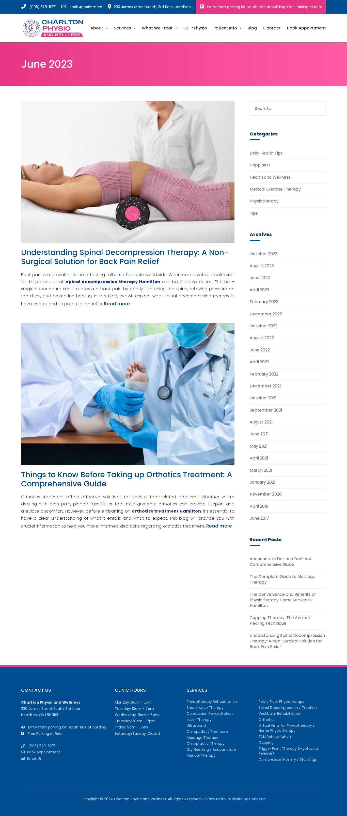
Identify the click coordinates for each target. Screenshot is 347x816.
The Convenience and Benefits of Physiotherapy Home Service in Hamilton (283, 600)
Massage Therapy (202, 737)
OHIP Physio (195, 28)
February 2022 (264, 374)
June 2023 (260, 278)
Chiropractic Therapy (206, 743)
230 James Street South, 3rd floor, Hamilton (152, 6)
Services (122, 28)
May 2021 (258, 446)
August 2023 (262, 266)
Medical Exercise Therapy (275, 189)
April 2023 (259, 290)
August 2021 (261, 422)
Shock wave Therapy (205, 707)
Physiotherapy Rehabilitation (212, 701)
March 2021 (261, 470)
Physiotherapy (264, 201)
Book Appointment (86, 6)
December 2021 (265, 386)
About (96, 28)
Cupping (266, 742)
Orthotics (267, 719)
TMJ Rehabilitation (275, 736)
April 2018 (259, 506)
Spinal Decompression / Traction (288, 707)
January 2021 (262, 482)
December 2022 (266, 314)
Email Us (34, 758)
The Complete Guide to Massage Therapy (282, 579)
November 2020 (266, 494)
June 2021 (259, 434)
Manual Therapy (201, 755)
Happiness (260, 165)
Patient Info (225, 28)
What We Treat (157, 28)
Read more (117, 303)
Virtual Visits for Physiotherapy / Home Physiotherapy (287, 728)
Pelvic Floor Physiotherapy (281, 701)
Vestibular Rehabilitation (280, 713)
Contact (272, 28)
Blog (252, 28)
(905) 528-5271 (42, 6)
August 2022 (262, 338)
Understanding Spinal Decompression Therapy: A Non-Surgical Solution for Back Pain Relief (125, 257)
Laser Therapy (199, 719)
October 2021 (263, 398)
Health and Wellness (270, 177)
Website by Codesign (247, 799)
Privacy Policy (214, 799)
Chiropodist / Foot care (207, 731)
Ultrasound (196, 725)
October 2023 (263, 254)
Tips (254, 213)
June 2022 (260, 350)
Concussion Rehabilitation (210, 713)
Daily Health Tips (266, 153)
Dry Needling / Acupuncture (211, 749)
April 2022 (259, 362)
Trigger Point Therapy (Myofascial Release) (289, 751)
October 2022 (263, 326)
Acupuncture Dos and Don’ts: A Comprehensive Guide (281, 561)
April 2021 (259, 458)
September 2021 (266, 410)
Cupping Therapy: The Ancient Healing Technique (280, 620)
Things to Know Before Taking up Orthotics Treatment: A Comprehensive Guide (126, 479)
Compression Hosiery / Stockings (288, 759)
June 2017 (259, 518)
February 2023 (264, 302)
